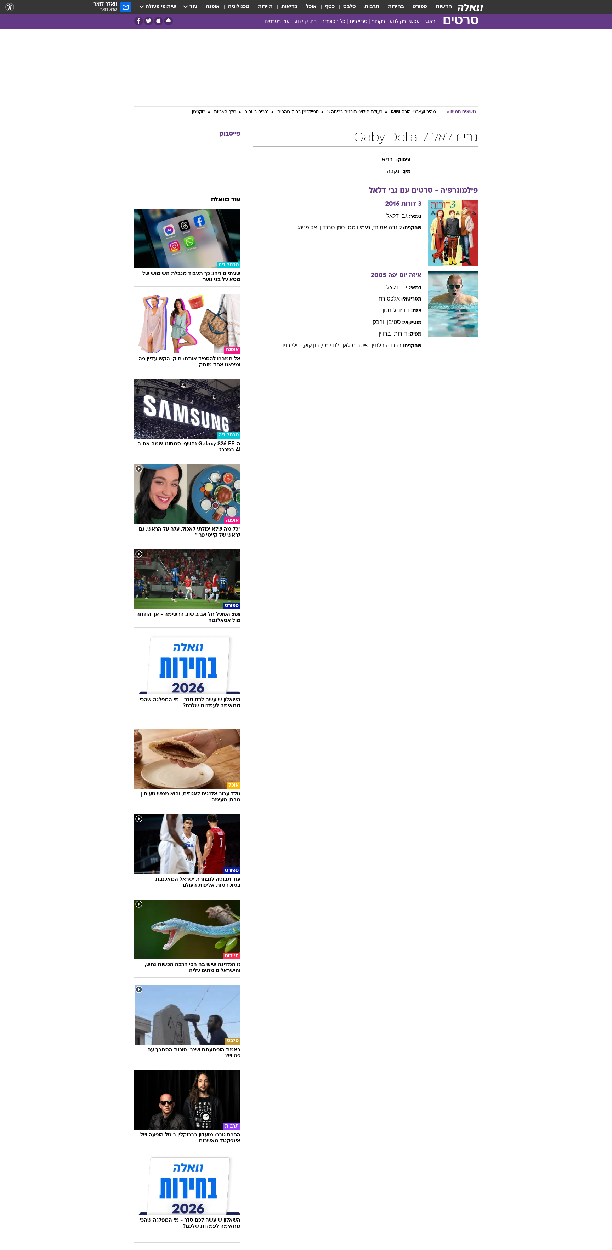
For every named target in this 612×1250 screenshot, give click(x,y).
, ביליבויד (292, 345)
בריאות (289, 7)
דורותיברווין (393, 334)
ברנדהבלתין (387, 345)
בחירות (396, 7)
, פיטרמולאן (357, 345)
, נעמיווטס (360, 227)
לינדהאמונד (387, 227)
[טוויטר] (148, 21)
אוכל (311, 7)
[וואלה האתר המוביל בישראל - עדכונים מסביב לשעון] (470, 7)
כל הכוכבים (333, 21)
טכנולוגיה (238, 7)
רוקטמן (198, 112)
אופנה (213, 7)
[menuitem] (439, 7)
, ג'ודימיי (332, 345)
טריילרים (358, 21)
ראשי (429, 21)
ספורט (420, 7)
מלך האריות (225, 112)
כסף (330, 7)
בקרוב (378, 21)
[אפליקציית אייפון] (158, 21)
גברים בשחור (257, 112)
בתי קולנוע (305, 21)
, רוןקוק (313, 345)
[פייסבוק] (138, 21)
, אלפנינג (309, 227)
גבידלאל (397, 216)
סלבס (349, 7)
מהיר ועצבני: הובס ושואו (413, 112)
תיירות (265, 7)
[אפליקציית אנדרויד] (168, 21)
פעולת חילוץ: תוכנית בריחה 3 (354, 112)
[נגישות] (9, 7)
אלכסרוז (389, 299)
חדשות (444, 7)
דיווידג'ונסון (396, 310)
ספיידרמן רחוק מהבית (298, 112)
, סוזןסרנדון (334, 227)
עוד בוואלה (225, 200)
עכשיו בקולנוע (405, 21)
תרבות (371, 7)
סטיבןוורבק (387, 322)
